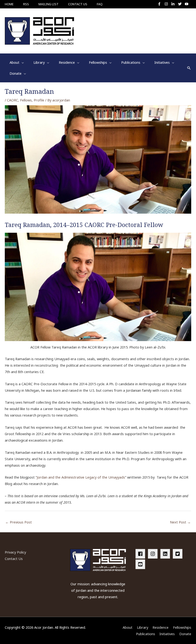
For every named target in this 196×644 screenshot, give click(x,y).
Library (142, 627)
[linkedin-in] (174, 4)
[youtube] (187, 4)
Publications (145, 633)
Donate (185, 633)
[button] (189, 68)
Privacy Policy (15, 552)
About (127, 627)
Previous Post (18, 522)
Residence (160, 627)
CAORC (12, 100)
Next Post (180, 522)
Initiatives (167, 633)
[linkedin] (166, 554)
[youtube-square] (141, 564)
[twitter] (181, 4)
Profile (39, 100)
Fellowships (182, 627)
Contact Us (14, 558)
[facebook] (141, 554)
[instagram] (167, 4)
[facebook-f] (160, 4)
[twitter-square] (178, 554)
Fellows (26, 100)
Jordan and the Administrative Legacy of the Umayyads (81, 477)
